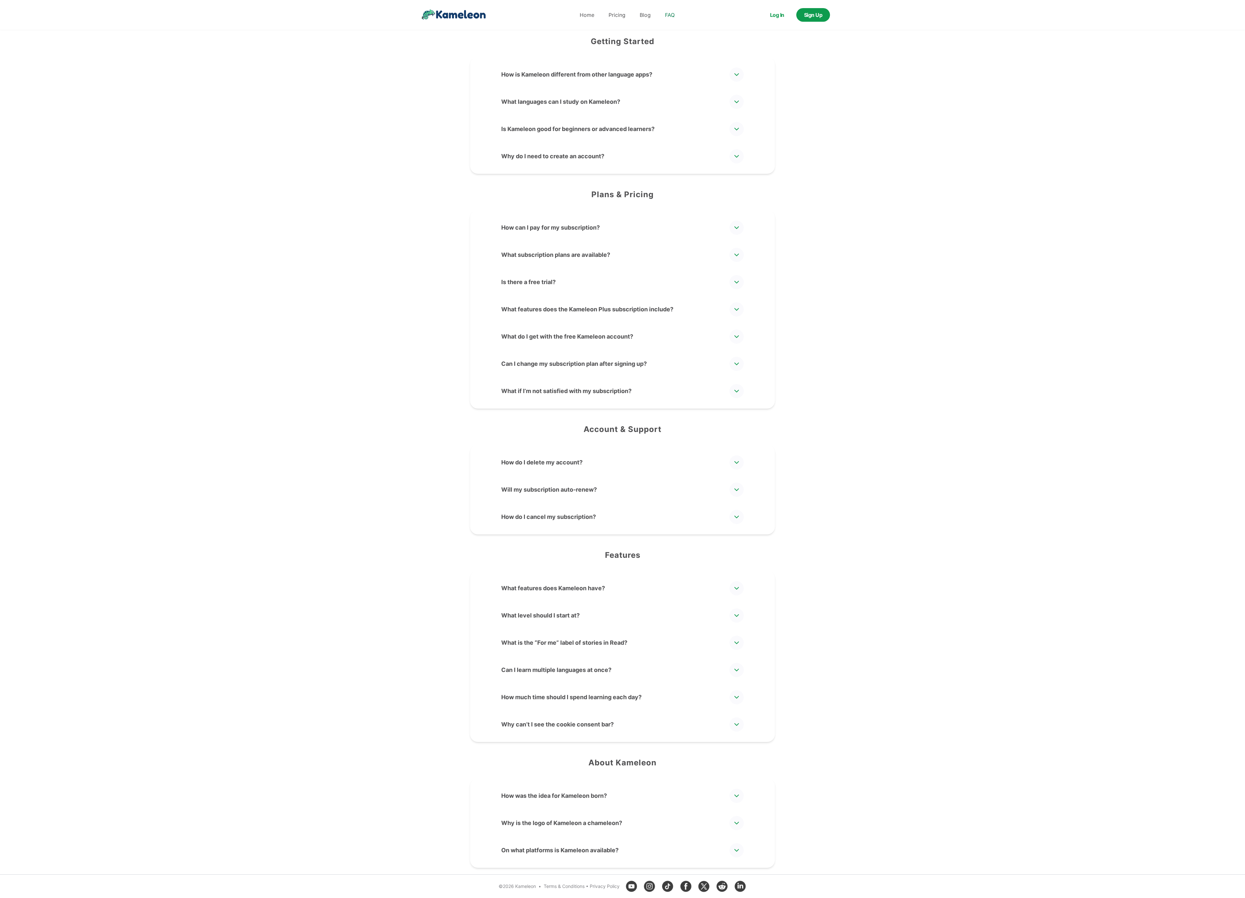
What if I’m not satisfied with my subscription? (566, 391)
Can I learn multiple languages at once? (556, 669)
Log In (777, 15)
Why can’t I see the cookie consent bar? (557, 724)
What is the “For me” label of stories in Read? (564, 642)
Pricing (617, 15)
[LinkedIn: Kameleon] (740, 886)
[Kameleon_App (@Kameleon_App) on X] (703, 886)
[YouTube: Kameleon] (631, 886)
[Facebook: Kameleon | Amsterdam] (685, 886)
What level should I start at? (540, 615)
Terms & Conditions (564, 886)
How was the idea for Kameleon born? (554, 795)
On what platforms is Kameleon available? (560, 850)
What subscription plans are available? (555, 254)
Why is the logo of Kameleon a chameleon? (561, 823)
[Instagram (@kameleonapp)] (649, 886)
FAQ (670, 15)
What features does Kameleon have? (553, 588)
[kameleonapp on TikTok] (667, 886)
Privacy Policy (605, 886)
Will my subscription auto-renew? (549, 489)
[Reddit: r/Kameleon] (722, 886)
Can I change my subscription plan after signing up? (574, 363)
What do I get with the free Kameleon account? (567, 336)
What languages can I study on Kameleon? (560, 101)
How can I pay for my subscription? (550, 227)
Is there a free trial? (528, 282)
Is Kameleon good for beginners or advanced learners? (578, 129)
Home (587, 15)
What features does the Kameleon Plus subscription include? (587, 309)
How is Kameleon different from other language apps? (576, 74)
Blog (645, 15)
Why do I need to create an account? (552, 156)
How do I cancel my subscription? (548, 516)
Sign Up (813, 15)
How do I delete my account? (542, 462)
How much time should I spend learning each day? (571, 697)
